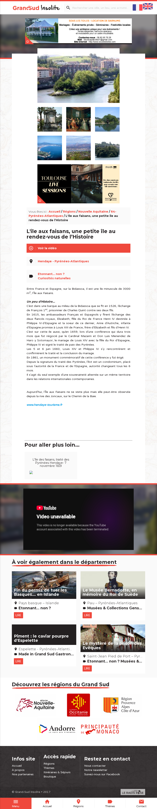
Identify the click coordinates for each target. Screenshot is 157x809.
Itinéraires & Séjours (57, 772)
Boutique (50, 776)
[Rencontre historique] (78, 117)
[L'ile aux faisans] (78, 80)
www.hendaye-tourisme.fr (44, 405)
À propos (18, 770)
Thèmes (49, 768)
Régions (69, 211)
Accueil (54, 211)
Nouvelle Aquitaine (93, 211)
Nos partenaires (23, 774)
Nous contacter (95, 765)
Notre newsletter (95, 770)
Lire (18, 615)
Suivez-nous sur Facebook (102, 774)
